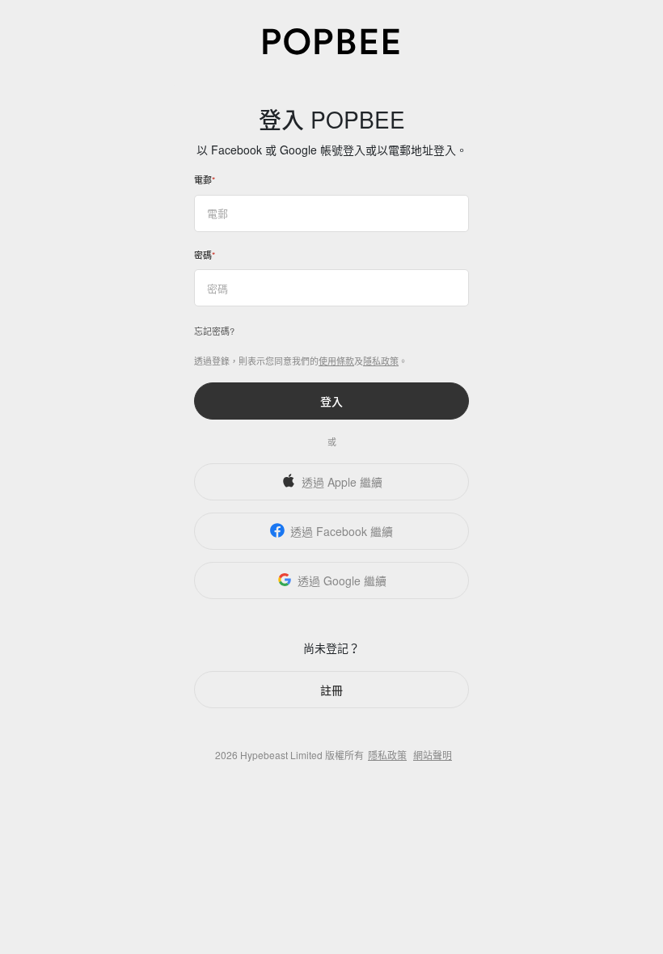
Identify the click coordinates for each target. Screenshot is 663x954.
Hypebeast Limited (281, 755)
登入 (331, 401)
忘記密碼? (214, 330)
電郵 (203, 179)
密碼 (203, 254)
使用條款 (336, 360)
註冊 (331, 690)
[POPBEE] (331, 40)
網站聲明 (432, 755)
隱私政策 (381, 360)
